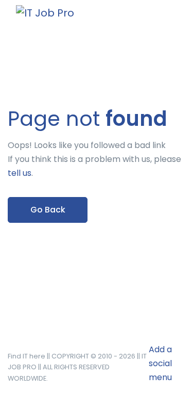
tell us (19, 173)
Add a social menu (160, 363)
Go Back (47, 210)
